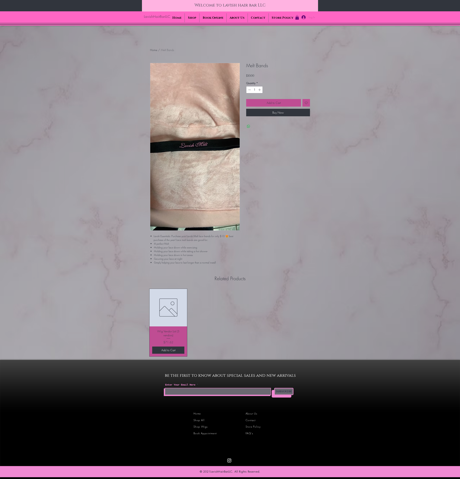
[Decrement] (249, 89)
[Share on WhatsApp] (248, 126)
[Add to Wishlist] (306, 103)
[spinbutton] (254, 89)
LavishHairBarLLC (157, 16)
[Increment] (259, 89)
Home (153, 50)
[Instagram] (229, 460)
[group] (230, 322)
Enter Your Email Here (180, 385)
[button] (297, 17)
